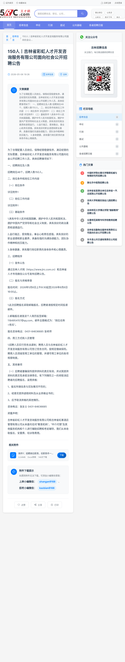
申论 (38, 25)
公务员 (109, 13)
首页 (9, 24)
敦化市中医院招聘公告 (98, 182)
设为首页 (9, 3)
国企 (118, 17)
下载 (62, 455)
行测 (50, 25)
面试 (62, 25)
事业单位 (98, 13)
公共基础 (77, 25)
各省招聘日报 (96, 25)
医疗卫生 (108, 17)
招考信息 (23, 25)
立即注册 (107, 3)
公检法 (98, 17)
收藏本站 (22, 3)
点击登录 (118, 3)
